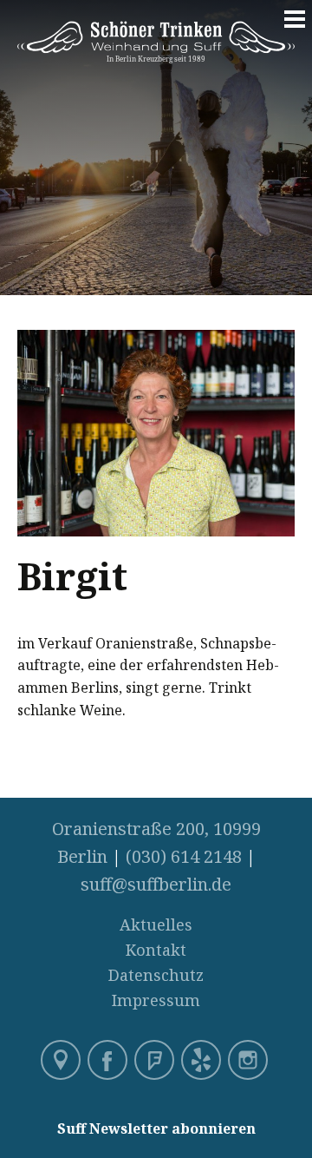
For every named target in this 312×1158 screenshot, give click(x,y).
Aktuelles (156, 924)
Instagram (249, 1061)
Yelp (202, 1061)
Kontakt (156, 949)
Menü (294, 27)
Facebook (109, 1061)
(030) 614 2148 (184, 856)
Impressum (156, 1000)
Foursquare (156, 1061)
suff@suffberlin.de (156, 884)
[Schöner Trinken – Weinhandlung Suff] (156, 53)
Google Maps (62, 1061)
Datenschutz (156, 974)
